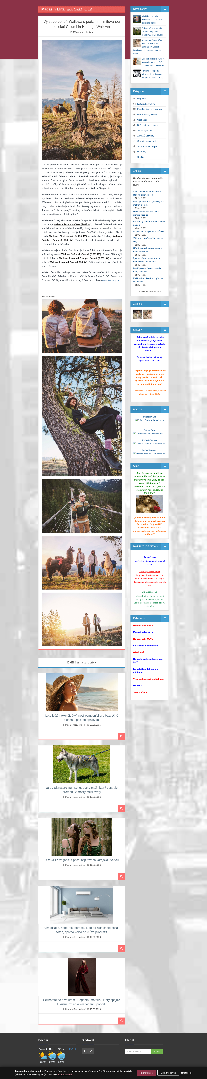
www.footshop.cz (110, 280)
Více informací (65, 1074)
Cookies (141, 157)
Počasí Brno (149, 430)
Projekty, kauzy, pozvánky (149, 109)
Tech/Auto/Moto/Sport (147, 146)
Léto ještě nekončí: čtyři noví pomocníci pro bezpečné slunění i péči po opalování (153, 62)
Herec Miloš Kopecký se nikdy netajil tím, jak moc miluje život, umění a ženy (152, 74)
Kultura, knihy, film (146, 104)
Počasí (72, 1049)
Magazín (141, 98)
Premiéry (141, 151)
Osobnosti (142, 120)
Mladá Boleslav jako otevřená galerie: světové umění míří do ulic (152, 19)
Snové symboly (144, 130)
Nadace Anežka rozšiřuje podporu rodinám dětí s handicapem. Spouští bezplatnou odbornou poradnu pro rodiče (147, 47)
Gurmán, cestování (146, 141)
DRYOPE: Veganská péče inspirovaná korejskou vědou (82, 860)
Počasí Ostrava (149, 440)
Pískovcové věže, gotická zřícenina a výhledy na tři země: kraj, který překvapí (152, 31)
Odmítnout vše (168, 1073)
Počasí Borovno (149, 450)
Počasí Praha (149, 417)
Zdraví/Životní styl (145, 136)
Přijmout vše (146, 1073)
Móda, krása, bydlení (83, 32)
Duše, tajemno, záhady (148, 125)
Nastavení (186, 1073)
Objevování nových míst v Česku (149, 231)
